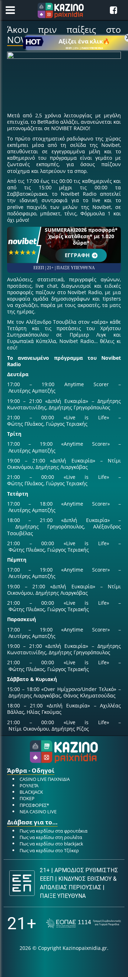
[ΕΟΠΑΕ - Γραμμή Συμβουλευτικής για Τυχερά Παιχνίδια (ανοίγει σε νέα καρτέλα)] (83, 923)
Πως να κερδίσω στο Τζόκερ (49, 850)
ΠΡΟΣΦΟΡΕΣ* (34, 805)
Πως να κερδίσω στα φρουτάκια (53, 831)
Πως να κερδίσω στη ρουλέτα (51, 837)
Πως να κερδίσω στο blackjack (51, 843)
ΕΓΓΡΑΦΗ (77, 255)
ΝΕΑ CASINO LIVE (38, 811)
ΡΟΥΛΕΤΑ (29, 785)
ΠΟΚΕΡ (27, 798)
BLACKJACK (31, 792)
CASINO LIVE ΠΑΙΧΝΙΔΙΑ (45, 779)
